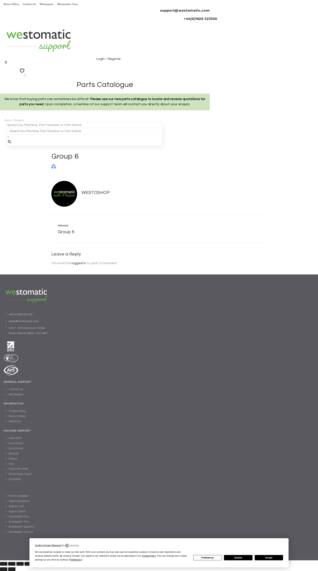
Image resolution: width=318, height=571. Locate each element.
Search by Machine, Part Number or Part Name (44, 125)
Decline (238, 557)
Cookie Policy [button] (149, 556)
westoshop (96, 192)
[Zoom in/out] (3, 564)
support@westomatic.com (185, 10)
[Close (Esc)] (28, 564)
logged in (79, 263)
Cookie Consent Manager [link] (48, 545)
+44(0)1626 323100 (200, 19)
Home (7, 120)
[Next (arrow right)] (11, 569)
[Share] (20, 564)
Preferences (208, 557)
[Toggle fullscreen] (11, 564)
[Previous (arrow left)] (3, 569)
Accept (268, 557)
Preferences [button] (75, 559)
